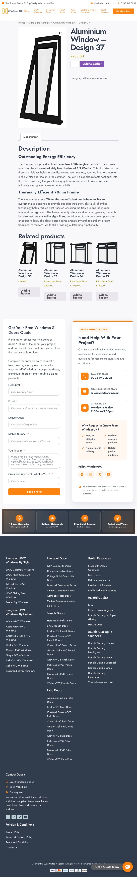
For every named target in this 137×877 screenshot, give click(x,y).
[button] (61, 33)
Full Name (14, 384)
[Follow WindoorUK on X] (99, 474)
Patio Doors (54, 690)
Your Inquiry (15, 450)
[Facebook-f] (8, 817)
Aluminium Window (39, 23)
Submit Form (34, 492)
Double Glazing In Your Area (100, 634)
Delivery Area (16, 417)
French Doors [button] (62, 11)
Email (11, 401)
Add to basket (92, 64)
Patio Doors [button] (73, 11)
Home (27, 11)
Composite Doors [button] (50, 11)
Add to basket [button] (25, 292)
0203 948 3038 (101, 378)
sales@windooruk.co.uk (105, 393)
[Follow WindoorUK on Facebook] (82, 474)
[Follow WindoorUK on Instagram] (90, 474)
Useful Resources (105, 11)
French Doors (56, 613)
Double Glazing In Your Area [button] (88, 11)
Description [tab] (30, 137)
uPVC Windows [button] (38, 11)
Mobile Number (17, 434)
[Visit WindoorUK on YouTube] (108, 474)
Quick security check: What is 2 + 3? (29, 474)
